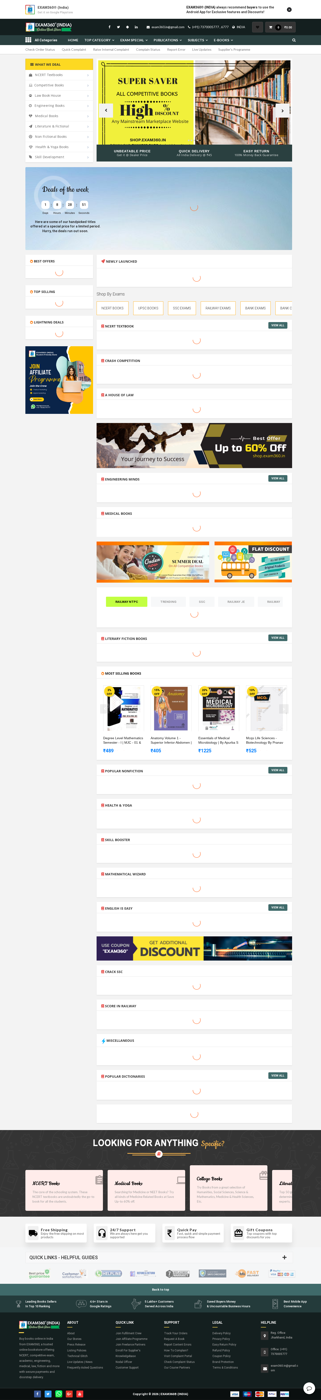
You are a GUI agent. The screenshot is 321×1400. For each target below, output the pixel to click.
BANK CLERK (290, 308)
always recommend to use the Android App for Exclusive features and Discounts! (230, 9)
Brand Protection (223, 1362)
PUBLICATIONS (166, 40)
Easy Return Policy (224, 1344)
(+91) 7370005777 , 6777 (210, 27)
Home (73, 40)
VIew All (277, 325)
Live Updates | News (80, 1362)
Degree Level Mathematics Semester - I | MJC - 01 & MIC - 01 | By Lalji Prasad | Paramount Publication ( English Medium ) (123, 740)
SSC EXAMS (182, 308)
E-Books (221, 40)
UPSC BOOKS (148, 308)
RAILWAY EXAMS (218, 308)
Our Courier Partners (177, 1367)
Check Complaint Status (179, 1362)
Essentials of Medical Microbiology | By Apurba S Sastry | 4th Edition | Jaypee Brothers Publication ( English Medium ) (219, 740)
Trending (168, 602)
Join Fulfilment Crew (128, 1333)
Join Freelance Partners (130, 1344)
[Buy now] (120, 689)
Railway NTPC (126, 602)
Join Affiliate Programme (131, 1339)
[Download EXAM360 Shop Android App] (127, 27)
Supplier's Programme (234, 49)
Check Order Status (40, 49)
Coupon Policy (221, 1356)
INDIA (241, 27)
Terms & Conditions (225, 1367)
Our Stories (74, 1339)
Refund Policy (221, 1350)
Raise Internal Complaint (111, 49)
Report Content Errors (178, 1344)
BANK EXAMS (255, 308)
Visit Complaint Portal (178, 1356)
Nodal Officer (124, 1362)
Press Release (76, 1344)
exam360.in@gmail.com (168, 27)
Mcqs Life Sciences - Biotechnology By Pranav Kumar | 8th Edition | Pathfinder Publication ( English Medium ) (264, 740)
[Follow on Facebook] (109, 27)
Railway (273, 602)
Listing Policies (76, 1350)
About (71, 1333)
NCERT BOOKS (113, 308)
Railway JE (236, 602)
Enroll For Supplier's (128, 1350)
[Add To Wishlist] (127, 689)
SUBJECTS (196, 40)
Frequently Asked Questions (85, 1367)
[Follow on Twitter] (118, 27)
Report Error (176, 49)
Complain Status (148, 49)
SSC (202, 602)
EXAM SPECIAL (132, 40)
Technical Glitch (77, 1356)
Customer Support (127, 1367)
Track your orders (176, 1333)
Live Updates (201, 49)
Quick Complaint (74, 49)
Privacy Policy (221, 1339)
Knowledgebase (126, 1356)
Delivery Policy (221, 1333)
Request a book (174, 1339)
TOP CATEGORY (97, 40)
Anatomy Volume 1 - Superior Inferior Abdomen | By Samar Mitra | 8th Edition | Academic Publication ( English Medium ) (171, 740)
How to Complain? (176, 1350)
